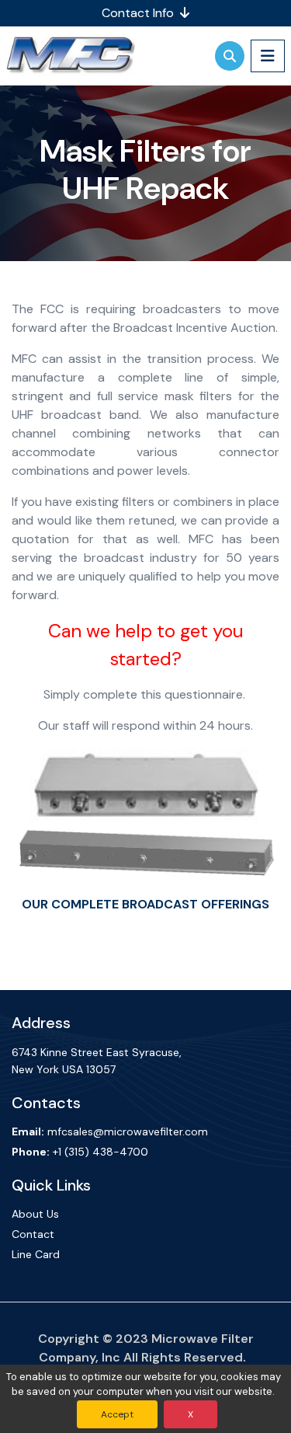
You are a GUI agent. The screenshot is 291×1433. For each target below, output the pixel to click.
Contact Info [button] (139, 13)
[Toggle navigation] (268, 55)
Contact (33, 1234)
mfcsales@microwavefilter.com (127, 1131)
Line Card (36, 1254)
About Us (35, 1214)
